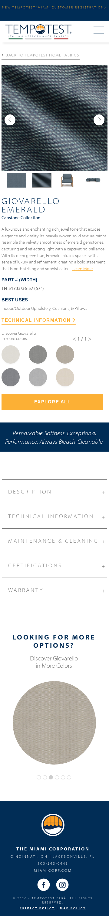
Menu (99, 30)
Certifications (57, 565)
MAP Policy (73, 908)
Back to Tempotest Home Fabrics (42, 55)
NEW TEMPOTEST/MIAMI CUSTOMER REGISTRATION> (54, 7)
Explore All (52, 401)
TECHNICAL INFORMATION (36, 320)
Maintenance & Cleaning (57, 541)
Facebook (43, 884)
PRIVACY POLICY (37, 908)
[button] (10, 119)
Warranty (57, 590)
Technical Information (57, 516)
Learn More (82, 268)
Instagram (62, 884)
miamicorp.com (53, 870)
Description (57, 491)
